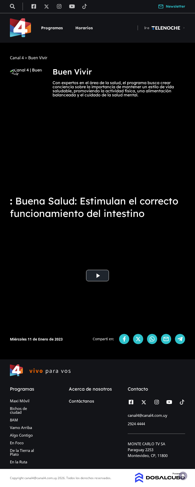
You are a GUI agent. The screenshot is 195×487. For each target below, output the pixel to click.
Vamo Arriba (21, 427)
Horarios (84, 27)
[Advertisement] (97, 151)
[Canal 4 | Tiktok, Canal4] (85, 6)
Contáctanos (81, 401)
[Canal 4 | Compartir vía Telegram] (180, 339)
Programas (52, 27)
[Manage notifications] (183, 476)
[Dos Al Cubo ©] (160, 481)
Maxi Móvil (19, 400)
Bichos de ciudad (18, 410)
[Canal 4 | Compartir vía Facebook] (124, 339)
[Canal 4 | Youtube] (72, 6)
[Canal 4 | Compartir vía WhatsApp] (152, 339)
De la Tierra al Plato (22, 452)
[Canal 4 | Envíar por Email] (166, 339)
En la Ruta (18, 461)
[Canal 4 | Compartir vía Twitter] (138, 339)
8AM (14, 419)
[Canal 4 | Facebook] (33, 6)
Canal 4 (17, 57)
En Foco (17, 442)
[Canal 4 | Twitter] (46, 6)
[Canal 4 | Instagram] (59, 6)
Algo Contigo (21, 435)
